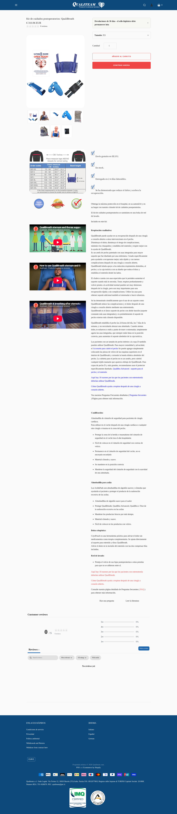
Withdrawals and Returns (35, 743)
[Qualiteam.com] (88, 5)
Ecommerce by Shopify (92, 768)
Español (91, 734)
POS (78, 768)
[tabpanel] (88, 674)
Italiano (91, 730)
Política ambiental (33, 739)
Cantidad (96, 46)
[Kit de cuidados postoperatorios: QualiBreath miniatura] (33, 117)
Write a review (143, 648)
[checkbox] (95, 657)
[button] (120, 622)
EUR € (31, 759)
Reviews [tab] (34, 649)
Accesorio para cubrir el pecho (105, 348)
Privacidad (30, 734)
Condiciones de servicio (35, 730)
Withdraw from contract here (37, 748)
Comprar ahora (121, 65)
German (91, 739)
